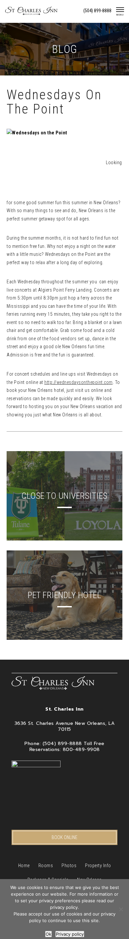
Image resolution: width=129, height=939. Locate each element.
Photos (69, 865)
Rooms (45, 865)
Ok (48, 934)
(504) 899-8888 (97, 10)
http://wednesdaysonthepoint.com (78, 382)
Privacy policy (70, 934)
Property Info (98, 865)
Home (24, 865)
